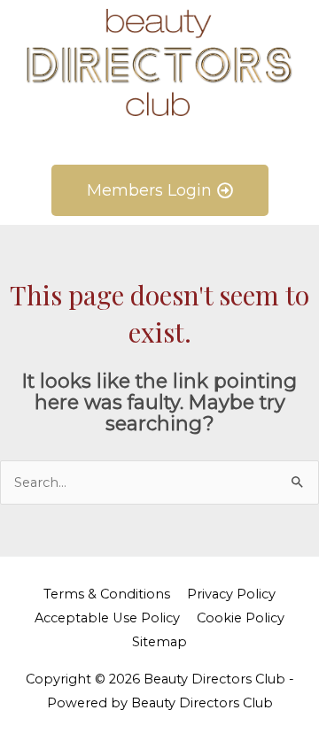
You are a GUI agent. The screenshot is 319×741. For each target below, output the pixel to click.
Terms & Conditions (106, 594)
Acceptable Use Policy (107, 618)
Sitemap (159, 642)
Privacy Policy (231, 594)
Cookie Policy (240, 618)
